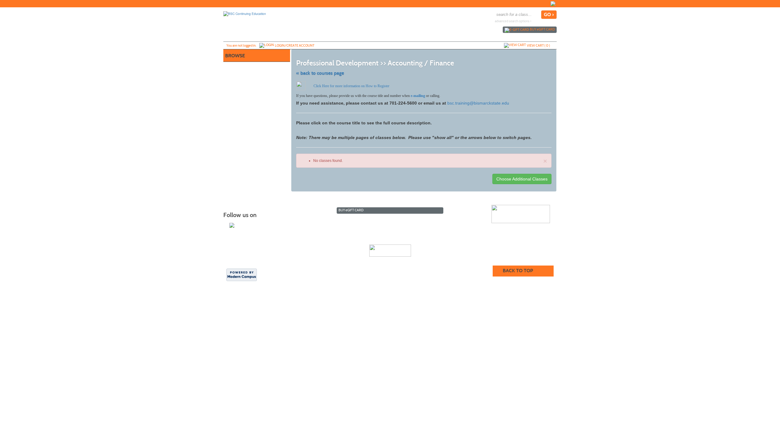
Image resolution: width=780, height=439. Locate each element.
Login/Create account (294, 45)
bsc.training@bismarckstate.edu (478, 103)
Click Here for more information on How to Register (351, 86)
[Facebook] (553, 3)
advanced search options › (513, 21)
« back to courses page (320, 73)
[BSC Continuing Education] (244, 13)
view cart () (538, 45)
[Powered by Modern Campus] (241, 274)
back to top (518, 270)
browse (235, 56)
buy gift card (542, 29)
